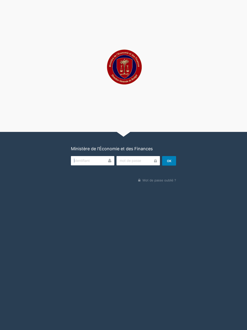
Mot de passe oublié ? (159, 180)
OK (169, 161)
